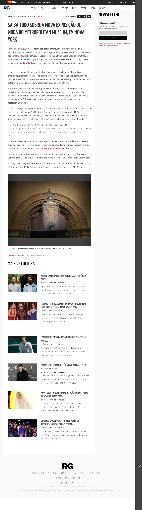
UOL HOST (37, 2)
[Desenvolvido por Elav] (67, 495)
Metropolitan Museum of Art (38, 255)
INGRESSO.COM (26, 2)
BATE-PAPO (121, 2)
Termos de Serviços (112, 45)
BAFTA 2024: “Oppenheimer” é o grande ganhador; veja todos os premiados (63, 367)
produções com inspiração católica (54, 148)
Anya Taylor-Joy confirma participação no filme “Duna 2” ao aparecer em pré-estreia (65, 395)
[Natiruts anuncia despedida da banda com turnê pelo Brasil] (22, 291)
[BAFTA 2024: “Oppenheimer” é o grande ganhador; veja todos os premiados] (22, 380)
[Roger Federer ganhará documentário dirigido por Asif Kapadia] (22, 352)
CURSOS (55, 2)
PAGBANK (46, 2)
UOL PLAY (63, 2)
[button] (85, 210)
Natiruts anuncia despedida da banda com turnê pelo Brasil (63, 278)
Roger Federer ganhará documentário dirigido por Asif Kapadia (64, 339)
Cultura (44, 8)
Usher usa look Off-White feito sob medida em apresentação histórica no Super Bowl (60, 423)
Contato (58, 478)
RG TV (74, 8)
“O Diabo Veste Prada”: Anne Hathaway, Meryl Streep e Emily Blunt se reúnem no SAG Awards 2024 (63, 306)
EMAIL (133, 2)
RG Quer (102, 8)
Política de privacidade (72, 478)
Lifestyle (64, 8)
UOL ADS (72, 2)
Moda (54, 8)
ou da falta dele (27, 62)
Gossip (83, 8)
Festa (93, 8)
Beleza (33, 8)
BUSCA (110, 2)
